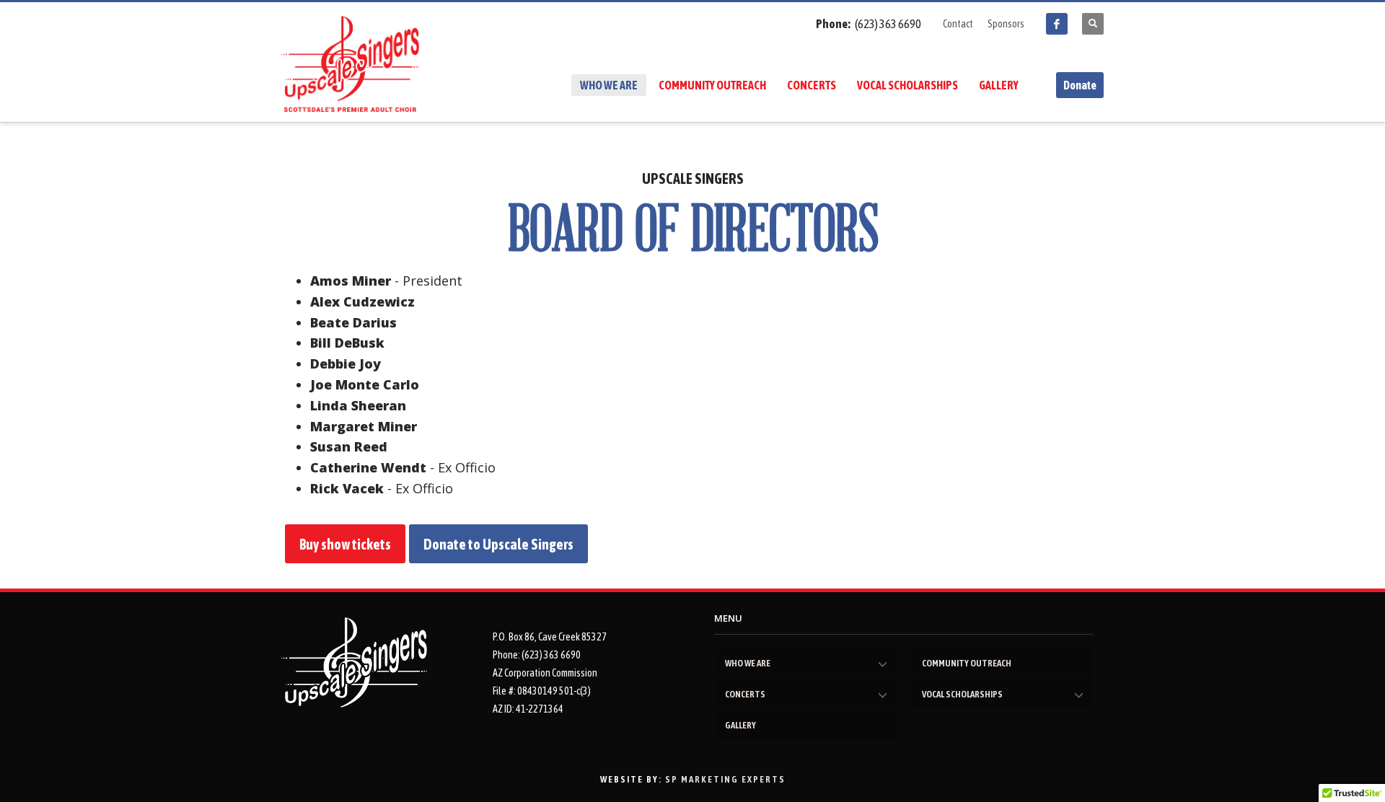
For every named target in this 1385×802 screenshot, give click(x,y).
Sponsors (1006, 24)
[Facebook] (1057, 24)
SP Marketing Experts (725, 779)
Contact (958, 24)
